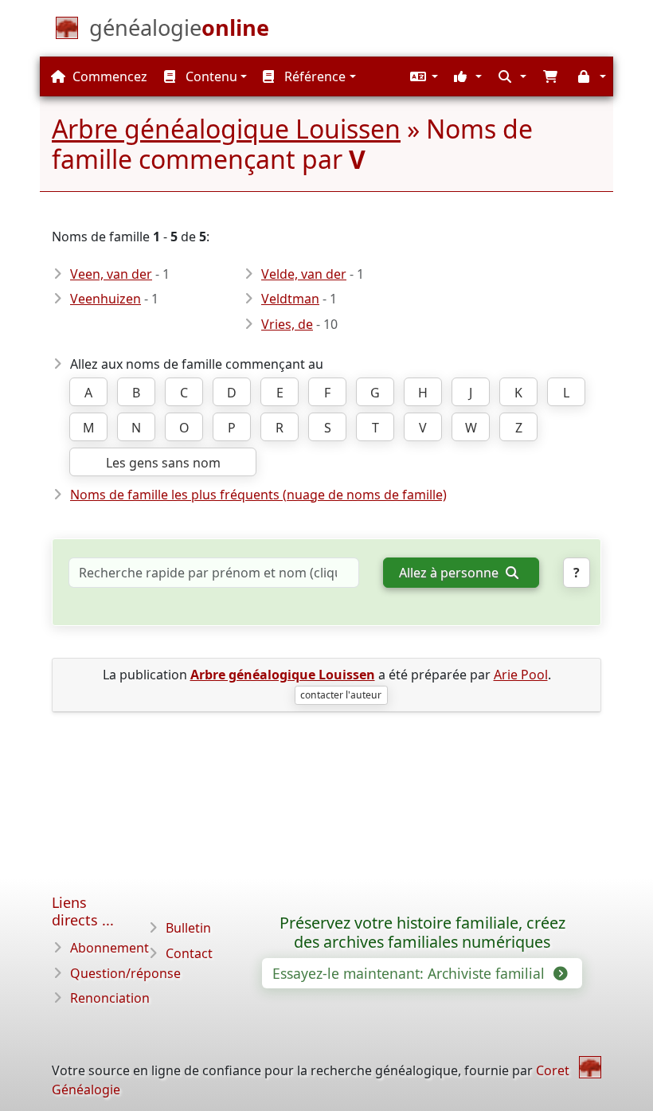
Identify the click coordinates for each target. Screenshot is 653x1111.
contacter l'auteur (340, 695)
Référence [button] (313, 76)
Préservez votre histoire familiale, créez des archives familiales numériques (422, 932)
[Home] (590, 1067)
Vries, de (287, 324)
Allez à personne (450, 572)
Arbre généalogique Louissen (226, 128)
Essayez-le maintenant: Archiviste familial (410, 973)
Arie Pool (521, 674)
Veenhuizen (105, 298)
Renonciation (110, 998)
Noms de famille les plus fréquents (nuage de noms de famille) (258, 494)
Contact (189, 953)
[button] (422, 76)
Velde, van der (303, 274)
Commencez (108, 76)
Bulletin (188, 928)
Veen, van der (111, 274)
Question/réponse (125, 973)
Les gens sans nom (163, 462)
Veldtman (290, 298)
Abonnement (109, 947)
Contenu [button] (209, 76)
